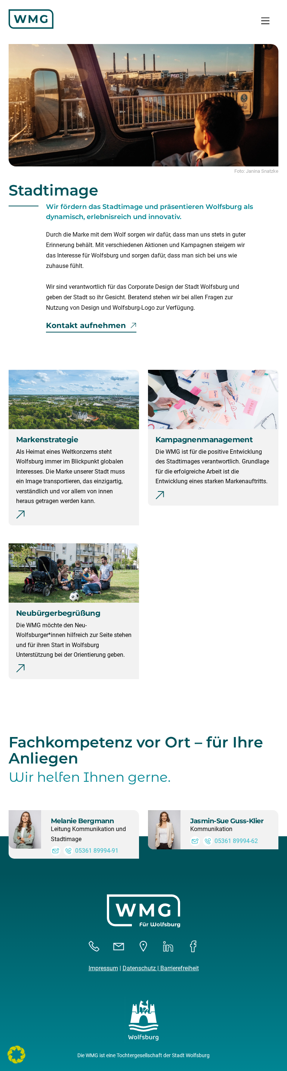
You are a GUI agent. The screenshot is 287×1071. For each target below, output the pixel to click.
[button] (16, 1054)
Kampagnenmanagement (204, 439)
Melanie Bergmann (82, 821)
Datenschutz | (141, 968)
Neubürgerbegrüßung (58, 613)
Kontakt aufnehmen (86, 325)
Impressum (103, 968)
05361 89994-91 (96, 850)
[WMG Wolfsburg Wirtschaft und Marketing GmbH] (31, 26)
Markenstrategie (47, 439)
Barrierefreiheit (179, 968)
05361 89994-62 (236, 840)
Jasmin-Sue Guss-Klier (227, 821)
